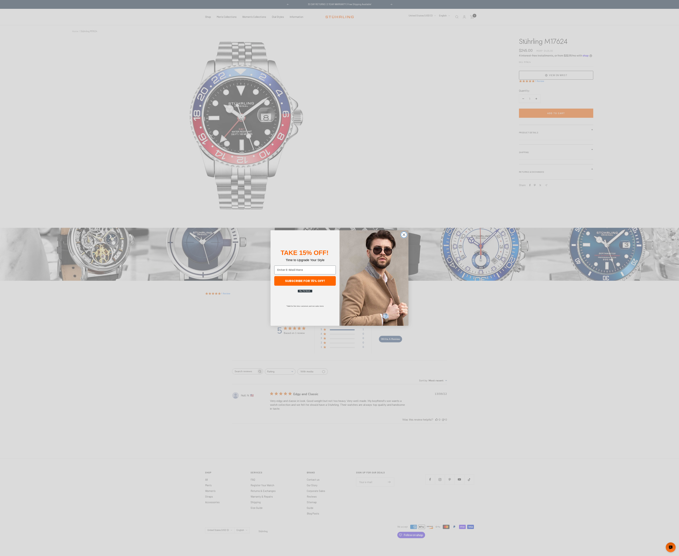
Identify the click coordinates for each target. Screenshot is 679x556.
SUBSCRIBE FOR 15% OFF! (305, 281)
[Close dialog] (404, 235)
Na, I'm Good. (305, 291)
